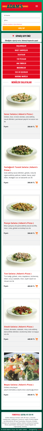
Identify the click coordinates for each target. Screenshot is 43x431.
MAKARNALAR (21, 68)
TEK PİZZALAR (21, 59)
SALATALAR (21, 54)
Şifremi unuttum (7, 24)
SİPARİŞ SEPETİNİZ (23, 35)
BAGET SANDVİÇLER (21, 50)
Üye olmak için (17, 24)
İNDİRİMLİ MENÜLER (21, 76)
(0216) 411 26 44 (27, 414)
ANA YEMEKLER (21, 63)
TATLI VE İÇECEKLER (21, 72)
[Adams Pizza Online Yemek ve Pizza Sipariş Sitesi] (15, 6)
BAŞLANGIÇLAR (21, 46)
